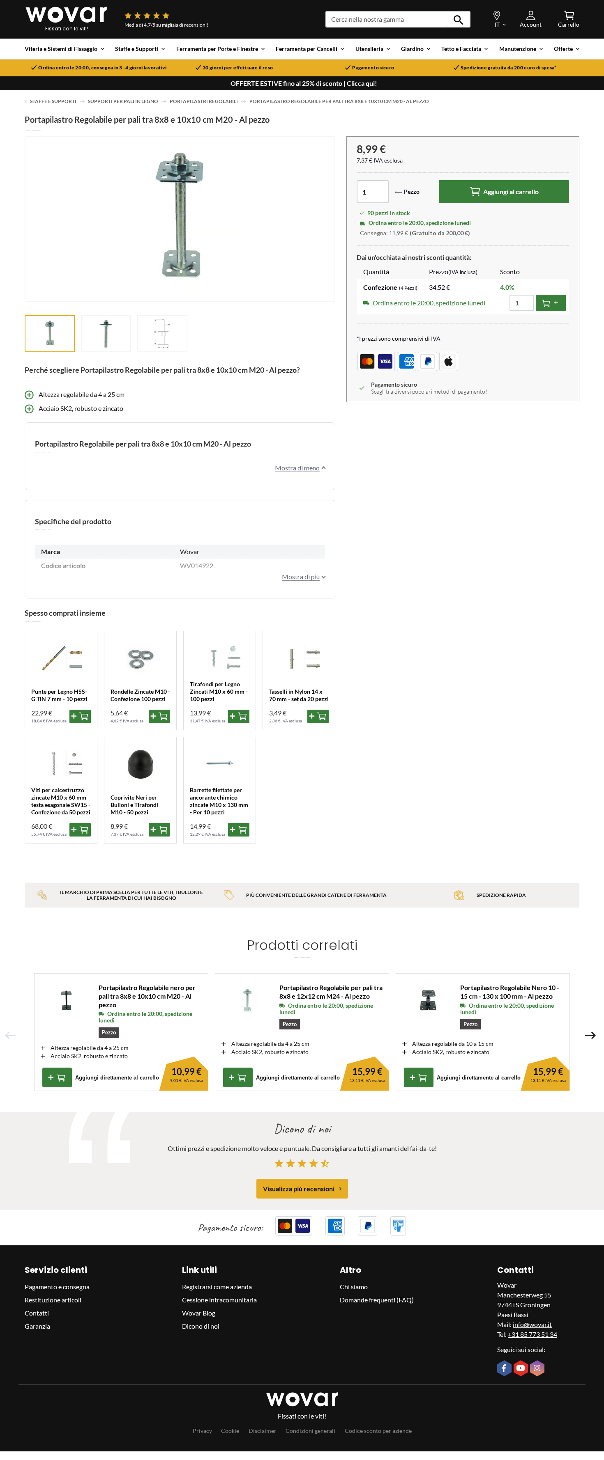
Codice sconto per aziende (378, 1430)
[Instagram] (538, 1368)
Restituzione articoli (53, 1300)
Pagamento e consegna (57, 1286)
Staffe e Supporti (53, 101)
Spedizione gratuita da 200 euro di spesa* (509, 68)
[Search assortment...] (458, 19)
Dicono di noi (200, 1326)
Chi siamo (354, 1286)
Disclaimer (263, 1430)
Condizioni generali (310, 1430)
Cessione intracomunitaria (219, 1300)
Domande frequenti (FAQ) (377, 1300)
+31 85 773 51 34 (532, 1334)
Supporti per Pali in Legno (123, 101)
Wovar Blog (198, 1313)
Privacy (202, 1430)
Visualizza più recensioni (298, 1188)
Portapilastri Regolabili (204, 101)
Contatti (37, 1313)
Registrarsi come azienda (217, 1286)
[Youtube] (522, 1368)
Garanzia (37, 1326)
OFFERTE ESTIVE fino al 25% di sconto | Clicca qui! (304, 83)
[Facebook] (505, 1368)
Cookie (230, 1430)
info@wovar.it (532, 1324)
